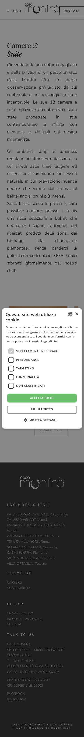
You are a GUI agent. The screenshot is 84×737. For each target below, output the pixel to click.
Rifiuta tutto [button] (42, 409)
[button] (41, 420)
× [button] (76, 314)
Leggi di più (49, 341)
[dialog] (42, 368)
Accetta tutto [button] (42, 398)
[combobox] (70, 314)
